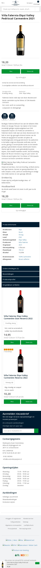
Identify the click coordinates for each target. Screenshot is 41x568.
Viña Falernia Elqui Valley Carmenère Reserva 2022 (16, 376)
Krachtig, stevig (11, 323)
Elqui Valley (22, 240)
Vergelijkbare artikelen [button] (11, 285)
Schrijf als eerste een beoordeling (13, 83)
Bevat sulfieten (24, 259)
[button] (5, 116)
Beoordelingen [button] (8, 274)
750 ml (21, 250)
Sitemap (25, 522)
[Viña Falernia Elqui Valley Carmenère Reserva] (20, 361)
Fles (10, 71)
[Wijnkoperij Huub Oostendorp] (16, 3)
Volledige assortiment (10, 497)
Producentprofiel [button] (9, 279)
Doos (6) (30, 71)
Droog (21, 235)
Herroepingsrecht (25, 529)
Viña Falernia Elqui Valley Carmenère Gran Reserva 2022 (18, 317)
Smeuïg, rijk (9, 382)
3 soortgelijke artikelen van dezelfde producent (18, 85)
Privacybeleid (12, 529)
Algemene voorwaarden (13, 525)
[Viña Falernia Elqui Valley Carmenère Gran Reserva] (20, 301)
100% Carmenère (25, 257)
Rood (20, 232)
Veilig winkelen (15, 522)
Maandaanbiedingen (10, 499)
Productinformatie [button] (9, 225)
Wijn (20, 230)
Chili (20, 237)
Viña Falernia (23, 242)
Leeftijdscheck (28, 525)
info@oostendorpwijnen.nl (12, 459)
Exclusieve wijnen (9, 502)
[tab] (20, 224)
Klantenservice (28, 518)
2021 (20, 245)
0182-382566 (7, 456)
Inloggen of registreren (13, 518)
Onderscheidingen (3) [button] (11, 268)
